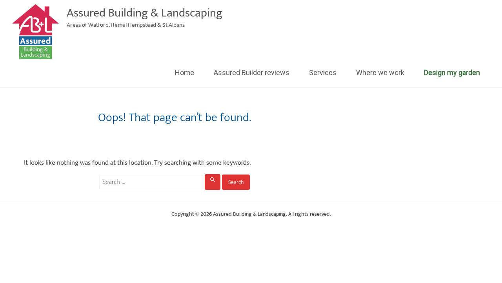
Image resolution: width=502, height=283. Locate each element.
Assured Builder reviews (251, 72)
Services (322, 72)
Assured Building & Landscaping (144, 13)
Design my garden (452, 72)
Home (184, 72)
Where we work (380, 72)
